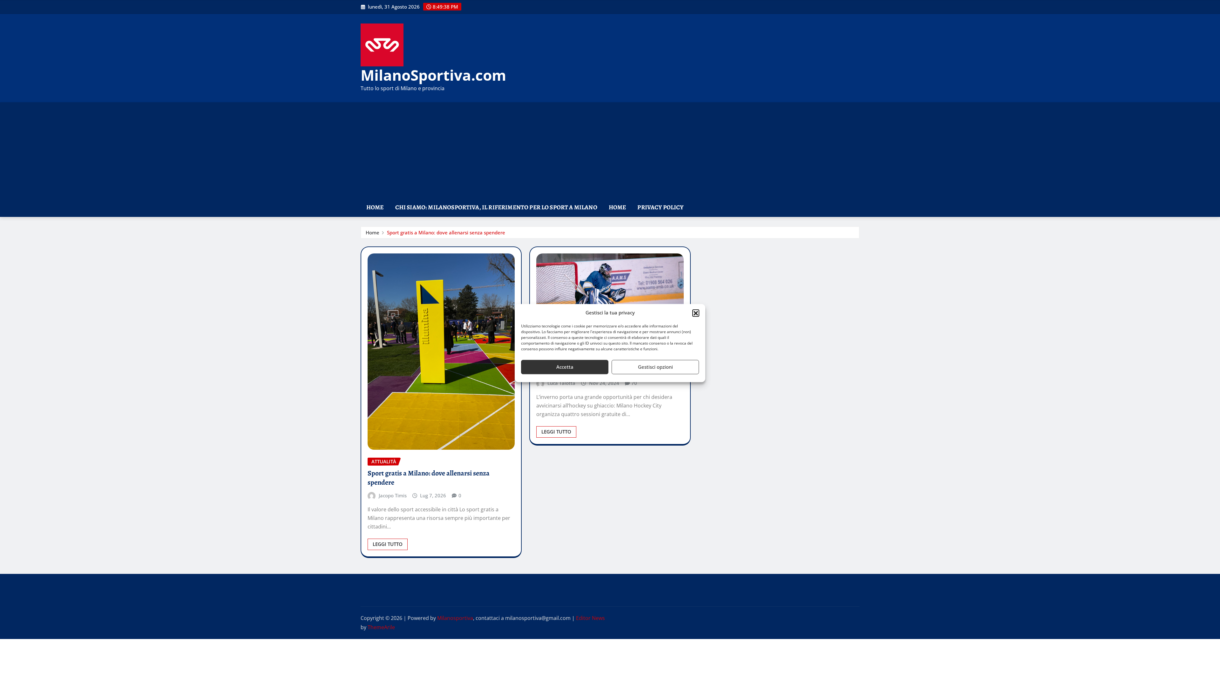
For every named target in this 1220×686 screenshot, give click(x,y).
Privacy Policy (660, 207)
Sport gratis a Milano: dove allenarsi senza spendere (446, 232)
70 (634, 383)
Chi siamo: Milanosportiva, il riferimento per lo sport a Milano (496, 207)
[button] (696, 313)
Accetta (564, 367)
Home (375, 207)
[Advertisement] (610, 150)
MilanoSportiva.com (433, 75)
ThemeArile (381, 627)
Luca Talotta (561, 383)
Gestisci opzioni (655, 367)
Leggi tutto (388, 544)
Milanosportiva (455, 618)
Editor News (590, 618)
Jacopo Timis (393, 495)
